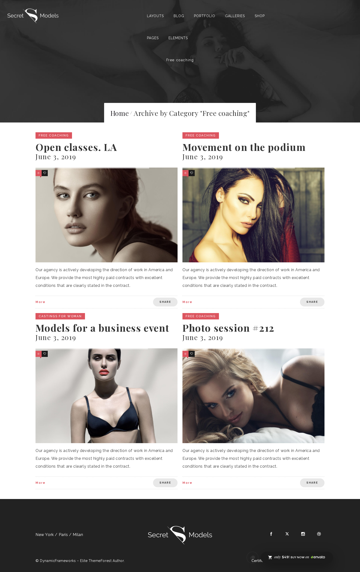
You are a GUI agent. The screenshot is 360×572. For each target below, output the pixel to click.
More (41, 302)
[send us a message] (252, 557)
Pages (153, 38)
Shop (260, 16)
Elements (178, 38)
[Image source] (180, 535)
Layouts (155, 16)
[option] (107, 215)
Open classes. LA (76, 146)
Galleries (235, 16)
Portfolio (204, 16)
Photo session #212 (228, 327)
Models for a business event (102, 327)
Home (119, 113)
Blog (179, 16)
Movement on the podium (244, 146)
